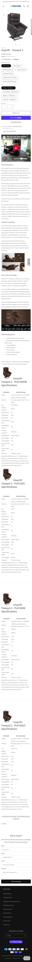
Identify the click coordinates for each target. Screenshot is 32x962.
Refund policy (27, 955)
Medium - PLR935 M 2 (9, 95)
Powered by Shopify (18, 955)
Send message (16, 881)
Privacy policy (8, 958)
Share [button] (4, 823)
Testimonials (6, 921)
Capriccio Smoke (8, 73)
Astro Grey (6, 66)
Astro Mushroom (8, 69)
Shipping (3, 56)
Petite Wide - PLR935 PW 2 (10, 92)
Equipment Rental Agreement (11, 901)
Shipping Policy (7, 897)
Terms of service (16, 958)
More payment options (16, 122)
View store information (9, 131)
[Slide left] (12, 45)
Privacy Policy (7, 913)
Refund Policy (7, 893)
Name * (3, 846)
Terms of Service (7, 909)
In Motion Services (9, 955)
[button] (3, 6)
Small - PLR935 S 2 (8, 88)
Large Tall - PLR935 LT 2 (10, 99)
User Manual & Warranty (9, 816)
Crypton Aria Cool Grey (9, 77)
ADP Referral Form (8, 905)
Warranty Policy (7, 917)
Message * (4, 868)
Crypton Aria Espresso (9, 81)
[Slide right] (20, 45)
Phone (3, 861)
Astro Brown (17, 66)
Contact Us (6, 925)
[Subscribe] (24, 936)
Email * (3, 853)
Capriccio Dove (21, 69)
